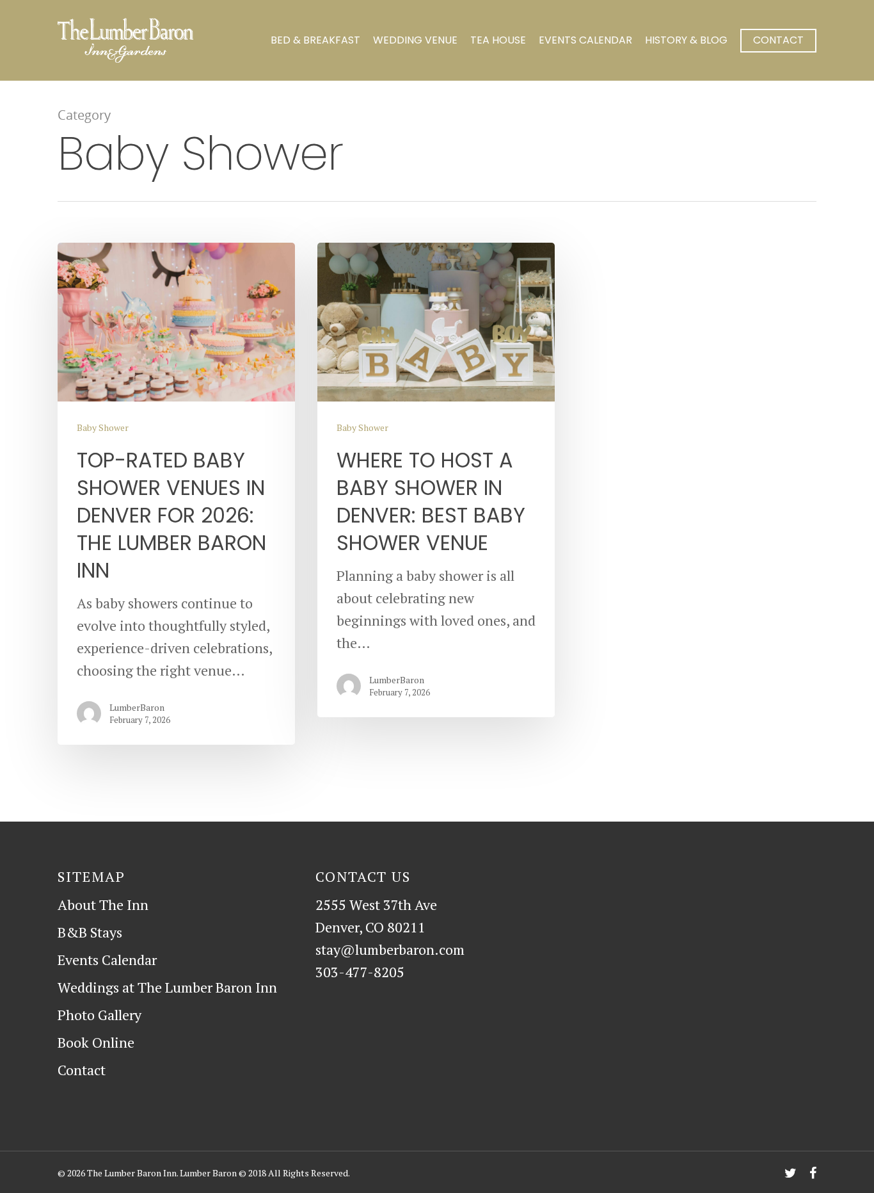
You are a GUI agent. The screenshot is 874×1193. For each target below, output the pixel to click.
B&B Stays (90, 932)
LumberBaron (136, 707)
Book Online (96, 1042)
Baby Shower (103, 427)
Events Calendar (585, 40)
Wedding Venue (415, 40)
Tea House (498, 40)
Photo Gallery (99, 1014)
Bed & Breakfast (315, 40)
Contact (778, 40)
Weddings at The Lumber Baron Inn (167, 987)
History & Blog (686, 40)
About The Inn (103, 904)
